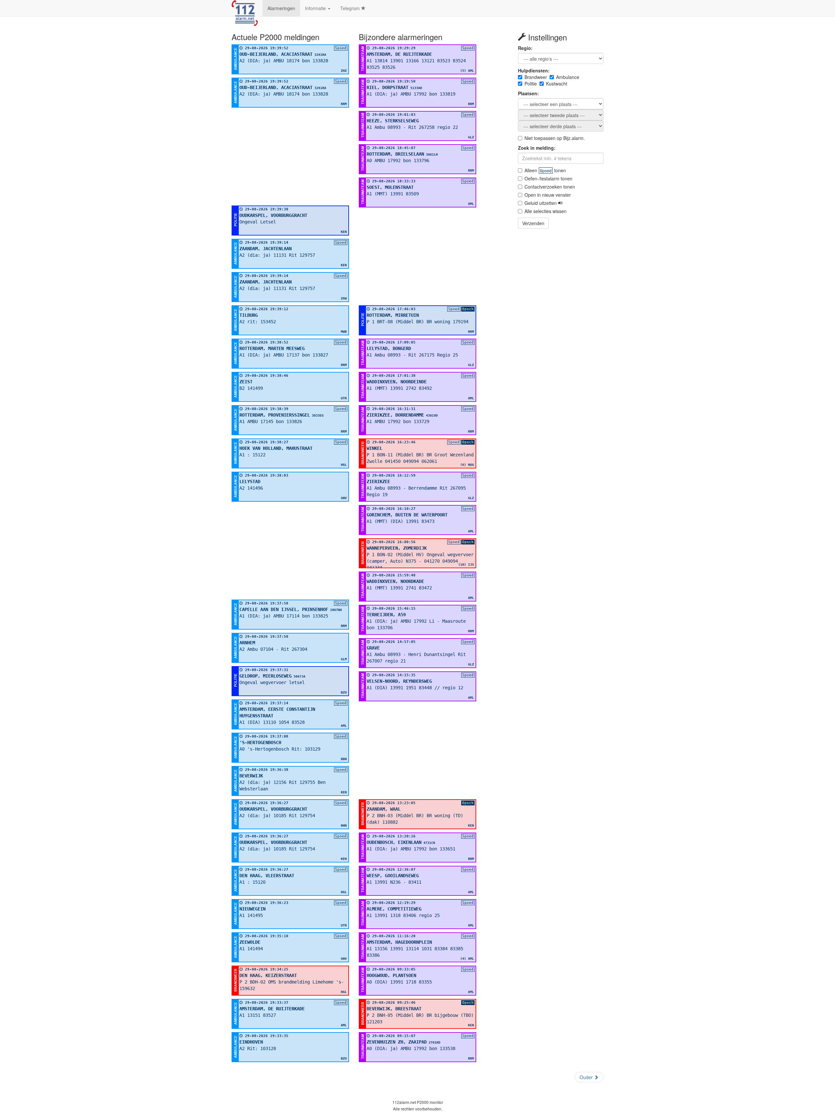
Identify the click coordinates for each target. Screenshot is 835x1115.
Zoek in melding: (536, 148)
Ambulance (567, 77)
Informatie (316, 8)
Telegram (350, 8)
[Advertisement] (290, 156)
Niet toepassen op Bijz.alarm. (554, 138)
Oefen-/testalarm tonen (548, 178)
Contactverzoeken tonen (549, 186)
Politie (530, 83)
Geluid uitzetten (541, 203)
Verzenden (533, 223)
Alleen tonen (545, 170)
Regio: (525, 48)
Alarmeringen (281, 8)
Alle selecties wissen (545, 211)
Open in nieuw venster (547, 194)
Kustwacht (556, 83)
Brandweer (535, 77)
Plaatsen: (528, 93)
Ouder (587, 1077)
